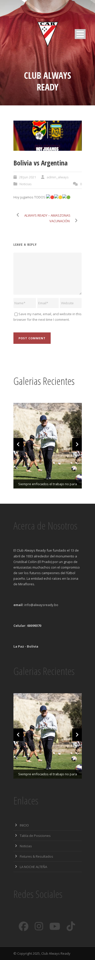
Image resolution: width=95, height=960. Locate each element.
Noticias (26, 184)
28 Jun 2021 (27, 177)
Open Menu (80, 34)
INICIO (24, 825)
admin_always (58, 177)
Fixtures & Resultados (36, 856)
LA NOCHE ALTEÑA (33, 866)
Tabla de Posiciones (35, 835)
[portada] (47, 136)
